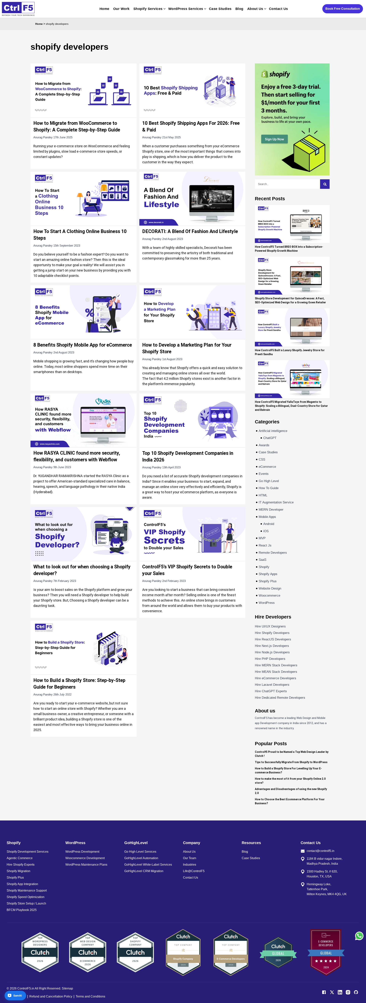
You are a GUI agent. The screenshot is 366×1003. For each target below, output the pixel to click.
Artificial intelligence (273, 431)
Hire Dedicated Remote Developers (280, 697)
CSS (262, 459)
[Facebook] (324, 992)
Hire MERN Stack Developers (276, 665)
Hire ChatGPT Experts (271, 691)
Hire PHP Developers (270, 659)
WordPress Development (82, 851)
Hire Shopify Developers (272, 633)
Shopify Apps (268, 574)
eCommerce (267, 467)
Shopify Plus (268, 581)
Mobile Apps (267, 517)
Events (264, 474)
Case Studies (220, 9)
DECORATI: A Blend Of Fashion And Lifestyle (190, 231)
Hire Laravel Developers (272, 685)
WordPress (267, 603)
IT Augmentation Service (276, 502)
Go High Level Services (140, 851)
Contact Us (278, 9)
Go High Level (269, 481)
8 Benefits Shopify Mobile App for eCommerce (82, 345)
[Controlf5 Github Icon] (356, 992)
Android (268, 524)
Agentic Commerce (20, 858)
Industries (189, 864)
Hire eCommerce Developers (275, 678)
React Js (265, 545)
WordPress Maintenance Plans (86, 864)
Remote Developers (273, 552)
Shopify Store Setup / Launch (26, 903)
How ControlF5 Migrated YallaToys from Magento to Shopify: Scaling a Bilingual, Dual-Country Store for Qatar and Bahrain (291, 405)
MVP (262, 538)
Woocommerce (269, 595)
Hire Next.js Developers (272, 646)
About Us (255, 9)
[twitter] (332, 992)
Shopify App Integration (22, 884)
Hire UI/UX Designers (270, 626)
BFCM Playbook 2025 (22, 910)
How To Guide (269, 488)
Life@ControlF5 (194, 871)
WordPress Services (185, 9)
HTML (263, 495)
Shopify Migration (18, 871)
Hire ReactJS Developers (273, 639)
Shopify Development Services (27, 851)
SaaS (262, 560)
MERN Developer (271, 509)
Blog (239, 9)
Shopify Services (148, 9)
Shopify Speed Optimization (25, 897)
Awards (264, 445)
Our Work (121, 9)
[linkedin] (340, 992)
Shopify (264, 567)
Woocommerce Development (85, 858)
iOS (266, 531)
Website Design (270, 588)
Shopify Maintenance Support (27, 890)
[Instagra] (348, 992)
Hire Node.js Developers (272, 652)
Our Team (189, 858)
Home (104, 9)
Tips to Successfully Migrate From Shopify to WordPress (291, 762)
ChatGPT (269, 438)
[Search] (325, 184)
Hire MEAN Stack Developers (276, 672)
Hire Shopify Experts (21, 864)
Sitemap (67, 988)
